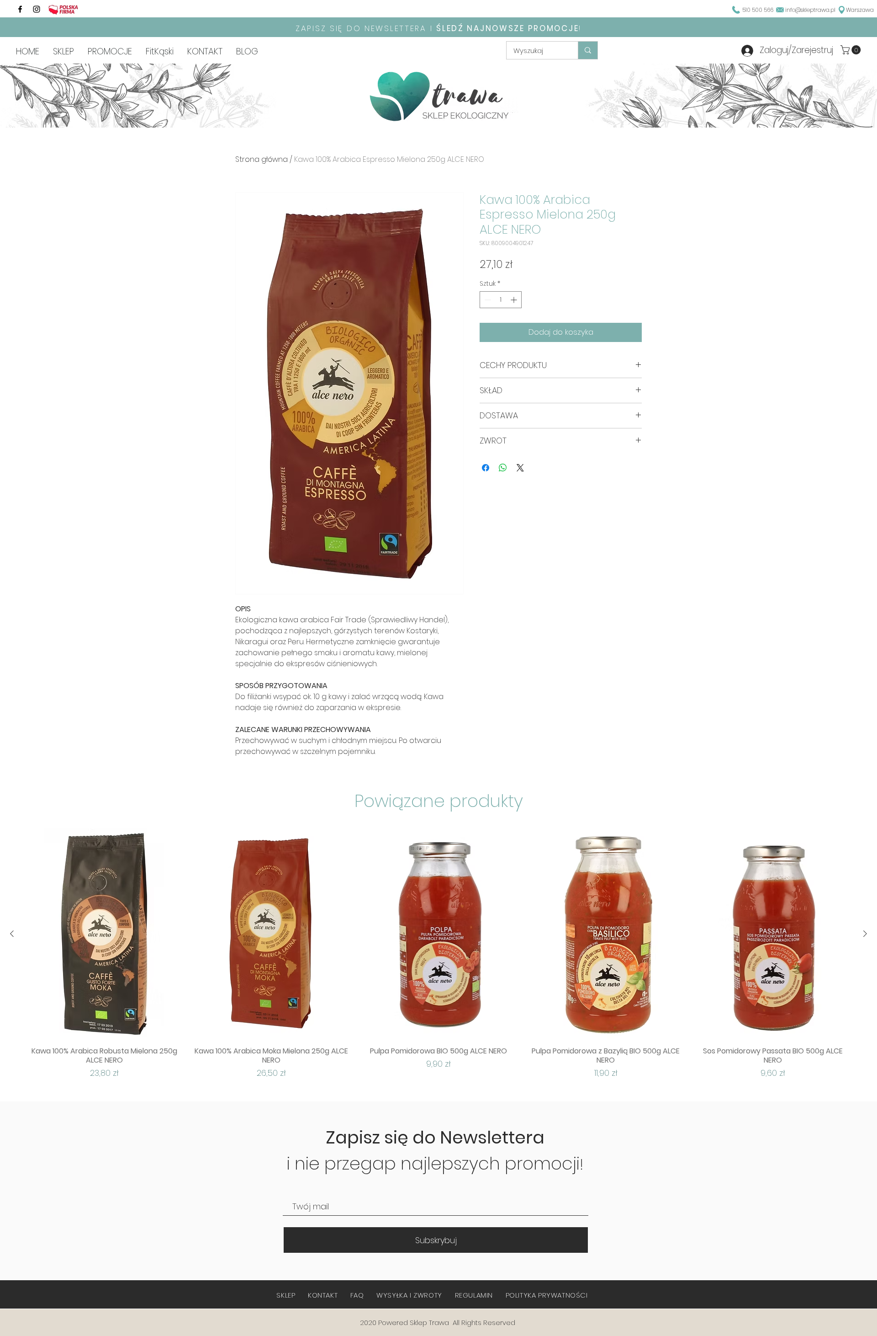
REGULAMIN (474, 1295)
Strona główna (261, 159)
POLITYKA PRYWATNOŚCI (547, 1295)
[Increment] (514, 300)
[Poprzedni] (11, 933)
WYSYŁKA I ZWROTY (409, 1295)
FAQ (357, 1295)
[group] (438, 953)
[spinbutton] (500, 300)
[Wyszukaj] (587, 50)
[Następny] (865, 933)
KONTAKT (323, 1295)
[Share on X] (520, 467)
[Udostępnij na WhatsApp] (502, 467)
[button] (851, 49)
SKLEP (285, 1295)
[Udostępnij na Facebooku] (485, 467)
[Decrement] (486, 300)
